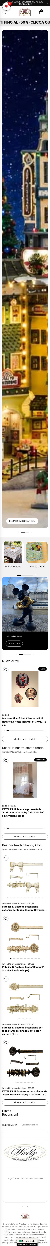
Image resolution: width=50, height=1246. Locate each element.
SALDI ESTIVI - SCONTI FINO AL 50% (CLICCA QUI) (25, 3)
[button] (4, 12)
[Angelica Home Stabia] (25, 12)
